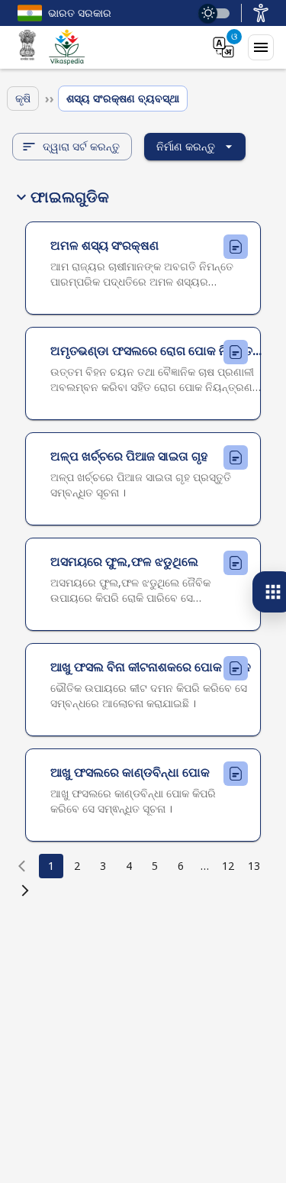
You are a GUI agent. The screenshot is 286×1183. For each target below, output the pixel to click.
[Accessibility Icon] (261, 13)
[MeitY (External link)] (27, 47)
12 (228, 865)
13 (254, 865)
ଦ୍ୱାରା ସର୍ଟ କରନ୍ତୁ (81, 146)
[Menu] (261, 47)
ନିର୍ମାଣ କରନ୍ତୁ (185, 146)
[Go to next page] (25, 890)
